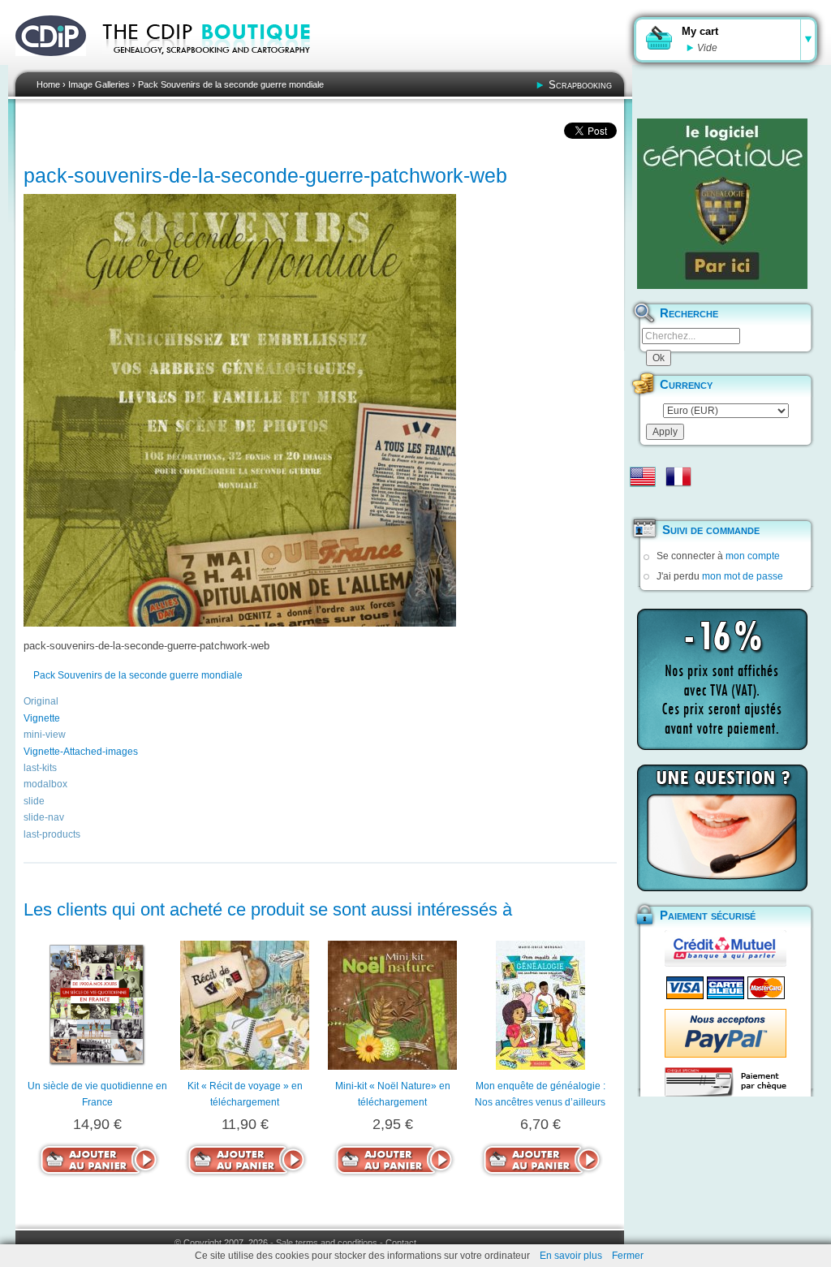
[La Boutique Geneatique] (722, 204)
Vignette (42, 718)
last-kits (40, 768)
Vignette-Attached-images (81, 751)
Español (643, 502)
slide (34, 801)
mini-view (45, 734)
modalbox (45, 784)
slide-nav (44, 817)
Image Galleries (99, 84)
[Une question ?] (722, 828)
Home (48, 84)
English (643, 476)
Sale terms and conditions (326, 1243)
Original (41, 701)
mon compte (753, 556)
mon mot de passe (742, 576)
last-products (52, 834)
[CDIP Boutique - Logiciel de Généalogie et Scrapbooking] (217, 65)
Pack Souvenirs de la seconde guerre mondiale (231, 84)
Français (678, 476)
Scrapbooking (580, 85)
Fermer (628, 1255)
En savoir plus (571, 1255)
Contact (400, 1243)
